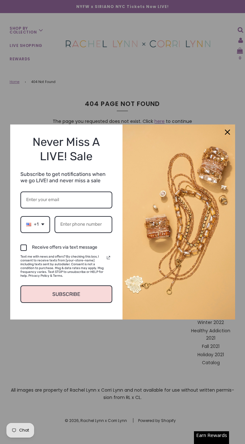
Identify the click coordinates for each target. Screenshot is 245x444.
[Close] (227, 132)
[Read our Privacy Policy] (108, 257)
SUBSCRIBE (66, 294)
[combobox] (35, 224)
